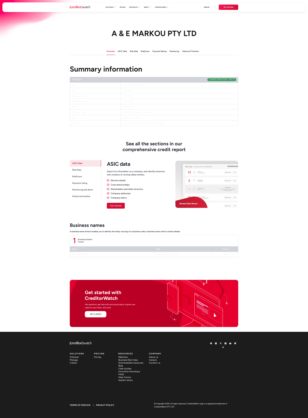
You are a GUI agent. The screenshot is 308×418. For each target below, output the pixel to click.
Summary (110, 51)
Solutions (109, 7)
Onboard (74, 357)
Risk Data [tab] (76, 170)
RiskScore (145, 51)
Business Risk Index (128, 360)
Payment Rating (159, 51)
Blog (120, 365)
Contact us (154, 362)
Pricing (122, 7)
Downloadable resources (130, 362)
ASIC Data (122, 51)
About (146, 7)
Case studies (124, 368)
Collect (73, 362)
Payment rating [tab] (79, 183)
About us (153, 357)
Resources (133, 7)
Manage (74, 360)
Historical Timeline (190, 51)
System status (125, 380)
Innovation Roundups (129, 371)
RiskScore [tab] (77, 176)
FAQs (121, 374)
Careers (153, 360)
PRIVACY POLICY (105, 405)
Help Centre (124, 377)
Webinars (123, 357)
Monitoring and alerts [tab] (82, 189)
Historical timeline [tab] (81, 196)
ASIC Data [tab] (77, 163)
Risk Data (134, 51)
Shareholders (160, 7)
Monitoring (174, 51)
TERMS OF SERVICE (80, 405)
